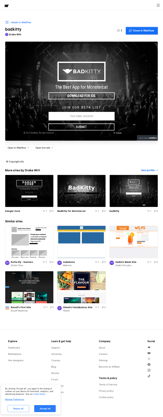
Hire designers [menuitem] (16, 360)
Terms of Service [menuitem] (108, 384)
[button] (119, 30)
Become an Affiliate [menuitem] (109, 367)
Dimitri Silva (17, 265)
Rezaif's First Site (21, 307)
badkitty (114, 211)
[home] (6, 6)
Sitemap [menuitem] (103, 360)
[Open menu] (158, 5)
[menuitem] (149, 347)
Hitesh (66, 310)
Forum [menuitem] (54, 379)
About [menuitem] (102, 347)
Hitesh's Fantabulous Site (77, 307)
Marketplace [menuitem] (14, 354)
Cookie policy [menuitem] (106, 397)
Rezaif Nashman (19, 310)
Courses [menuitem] (55, 360)
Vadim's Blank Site (125, 262)
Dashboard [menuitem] (14, 347)
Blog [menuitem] (53, 367)
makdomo (69, 262)
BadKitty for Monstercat (71, 211)
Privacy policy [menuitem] (106, 391)
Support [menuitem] (55, 347)
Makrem (67, 265)
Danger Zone (12, 211)
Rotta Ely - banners (22, 262)
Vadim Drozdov (123, 265)
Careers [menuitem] (103, 354)
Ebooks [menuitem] (55, 373)
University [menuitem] (56, 354)
